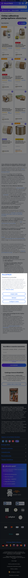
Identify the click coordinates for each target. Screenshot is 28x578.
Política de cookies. (10, 289)
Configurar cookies (14, 301)
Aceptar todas (14, 294)
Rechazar (14, 297)
